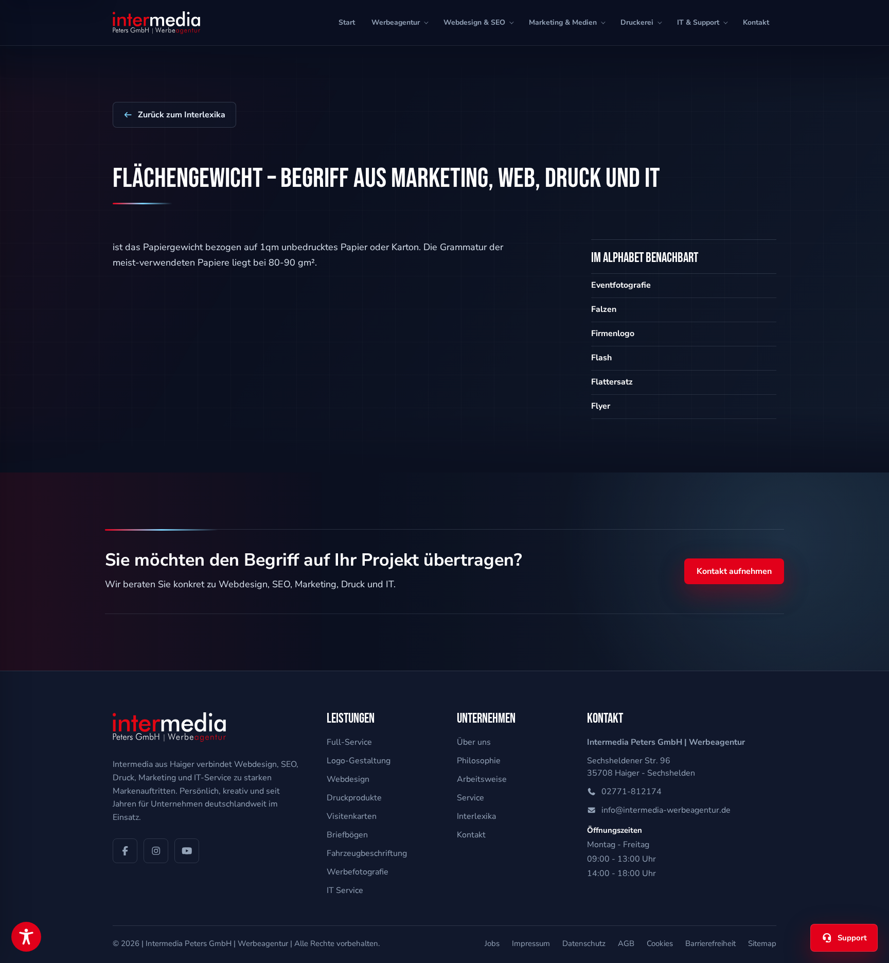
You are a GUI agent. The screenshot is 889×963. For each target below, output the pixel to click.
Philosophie (479, 760)
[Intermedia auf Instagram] (156, 850)
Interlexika (476, 816)
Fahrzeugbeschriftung (367, 853)
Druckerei (636, 22)
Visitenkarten (352, 816)
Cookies (660, 943)
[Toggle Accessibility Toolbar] (26, 937)
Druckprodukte (354, 797)
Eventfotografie (621, 285)
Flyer (600, 406)
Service (470, 797)
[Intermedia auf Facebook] (125, 850)
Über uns (474, 742)
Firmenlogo (612, 333)
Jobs (492, 943)
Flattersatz (612, 382)
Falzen (603, 309)
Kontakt (756, 22)
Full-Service (349, 742)
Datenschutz (584, 943)
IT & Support (698, 22)
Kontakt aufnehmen (734, 571)
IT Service (345, 890)
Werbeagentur (395, 22)
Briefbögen (347, 835)
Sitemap (762, 943)
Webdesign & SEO (474, 22)
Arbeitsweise (482, 779)
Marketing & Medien (563, 22)
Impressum (531, 943)
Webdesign (348, 779)
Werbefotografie (357, 872)
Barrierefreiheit (710, 943)
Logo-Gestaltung (358, 760)
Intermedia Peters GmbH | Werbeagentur (217, 943)
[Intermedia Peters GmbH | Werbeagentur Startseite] (156, 22)
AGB (626, 943)
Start (347, 22)
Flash (601, 357)
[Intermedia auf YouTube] (186, 850)
